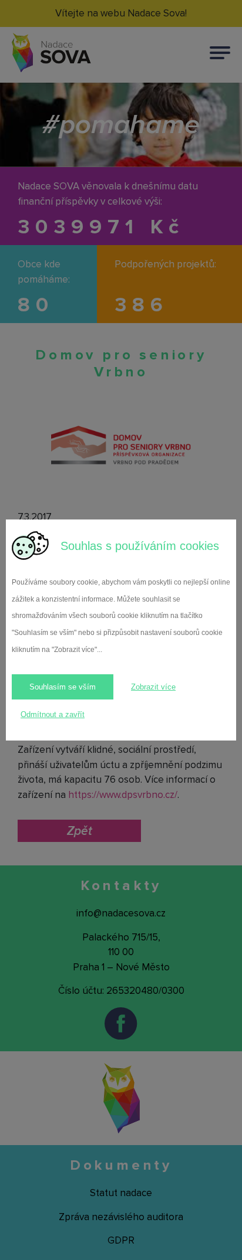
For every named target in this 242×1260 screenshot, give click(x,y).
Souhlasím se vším (62, 686)
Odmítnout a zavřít (53, 714)
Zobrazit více (153, 686)
